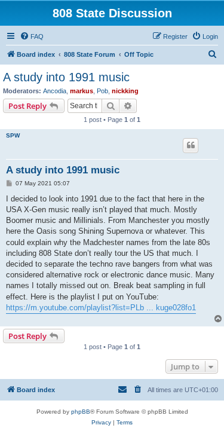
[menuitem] (32, 36)
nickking (125, 90)
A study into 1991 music (66, 77)
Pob (102, 90)
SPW (13, 135)
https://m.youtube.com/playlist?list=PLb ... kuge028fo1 (101, 307)
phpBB (80, 411)
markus (81, 90)
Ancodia (54, 90)
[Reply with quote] (190, 145)
